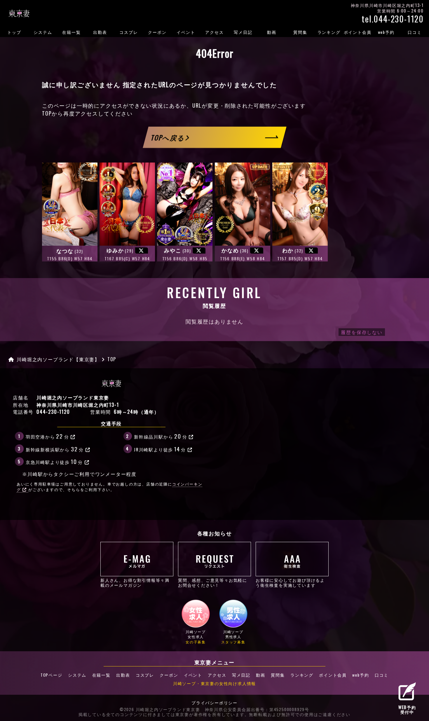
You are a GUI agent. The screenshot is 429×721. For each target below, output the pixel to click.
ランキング (329, 32)
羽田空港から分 (47, 436)
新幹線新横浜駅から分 (55, 449)
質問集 (300, 32)
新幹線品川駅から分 (160, 436)
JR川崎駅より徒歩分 (160, 449)
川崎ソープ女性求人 (196, 636)
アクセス (214, 32)
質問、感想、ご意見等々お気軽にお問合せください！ (212, 582)
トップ (14, 32)
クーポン (157, 32)
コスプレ (128, 32)
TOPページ (51, 675)
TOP (47, 113)
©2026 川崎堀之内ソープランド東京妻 (160, 709)
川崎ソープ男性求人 (233, 636)
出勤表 (100, 32)
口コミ (414, 32)
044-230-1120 (53, 411)
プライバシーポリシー (214, 703)
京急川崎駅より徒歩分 (54, 461)
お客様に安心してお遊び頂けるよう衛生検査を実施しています (290, 582)
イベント (186, 32)
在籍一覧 (71, 32)
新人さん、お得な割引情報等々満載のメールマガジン (135, 582)
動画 (271, 32)
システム (43, 32)
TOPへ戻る (168, 137)
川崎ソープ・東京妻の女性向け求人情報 (214, 683)
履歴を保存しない (361, 332)
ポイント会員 (358, 32)
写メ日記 (243, 32)
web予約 (386, 32)
